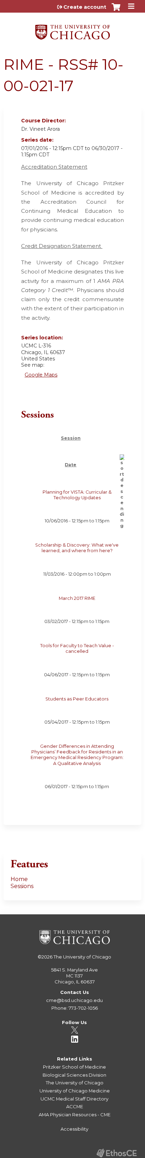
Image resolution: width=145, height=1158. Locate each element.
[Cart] (116, 10)
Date (70, 464)
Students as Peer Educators (76, 699)
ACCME (74, 1106)
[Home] (72, 30)
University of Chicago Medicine (74, 1090)
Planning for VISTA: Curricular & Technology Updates (77, 494)
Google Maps (41, 375)
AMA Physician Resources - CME (75, 1114)
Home (19, 879)
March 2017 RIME (77, 598)
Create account (84, 7)
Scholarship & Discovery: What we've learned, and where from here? (77, 547)
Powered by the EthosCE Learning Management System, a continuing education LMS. (116, 1153)
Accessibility (74, 1129)
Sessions (22, 886)
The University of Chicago (82, 957)
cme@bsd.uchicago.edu (74, 1000)
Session (71, 438)
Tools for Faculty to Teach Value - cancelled (77, 648)
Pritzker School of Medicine (74, 1067)
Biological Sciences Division (74, 1075)
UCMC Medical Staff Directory (74, 1099)
